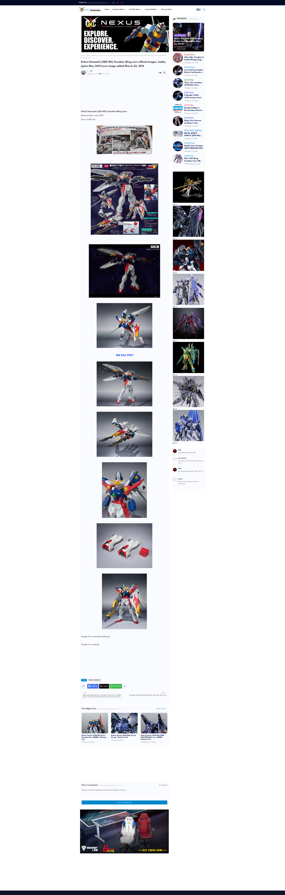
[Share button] (124, 686)
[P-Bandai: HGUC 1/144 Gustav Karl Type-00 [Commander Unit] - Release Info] (178, 96)
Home (107, 9)
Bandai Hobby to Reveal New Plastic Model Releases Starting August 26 (193, 109)
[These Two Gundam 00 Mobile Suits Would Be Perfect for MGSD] (178, 83)
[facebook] (113, 2)
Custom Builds (150, 9)
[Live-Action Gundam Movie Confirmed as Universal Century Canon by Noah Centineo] (178, 70)
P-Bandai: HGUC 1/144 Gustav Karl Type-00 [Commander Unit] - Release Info (193, 96)
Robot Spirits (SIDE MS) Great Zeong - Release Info (123, 736)
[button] (198, 9)
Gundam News (118, 9)
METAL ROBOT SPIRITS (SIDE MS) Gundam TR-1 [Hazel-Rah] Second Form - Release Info (194, 134)
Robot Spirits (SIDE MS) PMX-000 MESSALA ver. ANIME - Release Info (153, 737)
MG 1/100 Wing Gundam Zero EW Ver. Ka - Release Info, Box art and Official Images (192, 160)
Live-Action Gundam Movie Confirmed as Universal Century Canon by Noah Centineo (193, 71)
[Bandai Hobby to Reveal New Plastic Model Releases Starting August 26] (178, 108)
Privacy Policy (166, 9)
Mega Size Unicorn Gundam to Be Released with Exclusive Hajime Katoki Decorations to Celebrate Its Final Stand (194, 122)
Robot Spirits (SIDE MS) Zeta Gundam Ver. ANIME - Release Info (94, 737)
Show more (160, 708)
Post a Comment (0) (124, 802)
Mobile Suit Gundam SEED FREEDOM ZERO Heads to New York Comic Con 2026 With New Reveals (194, 147)
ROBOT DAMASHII (91, 55)
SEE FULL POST (124, 355)
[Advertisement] (124, 94)
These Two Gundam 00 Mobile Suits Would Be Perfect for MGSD (193, 84)
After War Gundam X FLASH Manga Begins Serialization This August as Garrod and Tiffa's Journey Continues (194, 58)
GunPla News (134, 9)
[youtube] (117, 2)
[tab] (107, 9)
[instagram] (121, 2)
